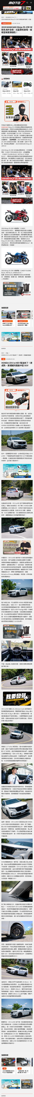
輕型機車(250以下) (11, 17)
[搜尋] (27, 2)
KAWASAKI (4, 127)
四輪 (7, 353)
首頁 (2, 17)
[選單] (31, 2)
